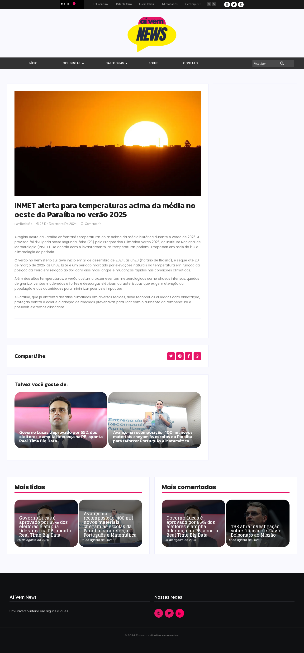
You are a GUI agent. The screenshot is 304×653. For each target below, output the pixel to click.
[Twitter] (234, 4)
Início (33, 63)
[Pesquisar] (282, 63)
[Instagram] (227, 4)
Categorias (114, 63)
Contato (190, 63)
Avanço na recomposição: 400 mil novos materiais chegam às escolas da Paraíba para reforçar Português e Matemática (153, 437)
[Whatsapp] (241, 4)
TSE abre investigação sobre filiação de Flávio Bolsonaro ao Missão (256, 530)
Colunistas (71, 63)
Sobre (153, 63)
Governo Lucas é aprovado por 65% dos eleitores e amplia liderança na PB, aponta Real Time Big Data (61, 437)
